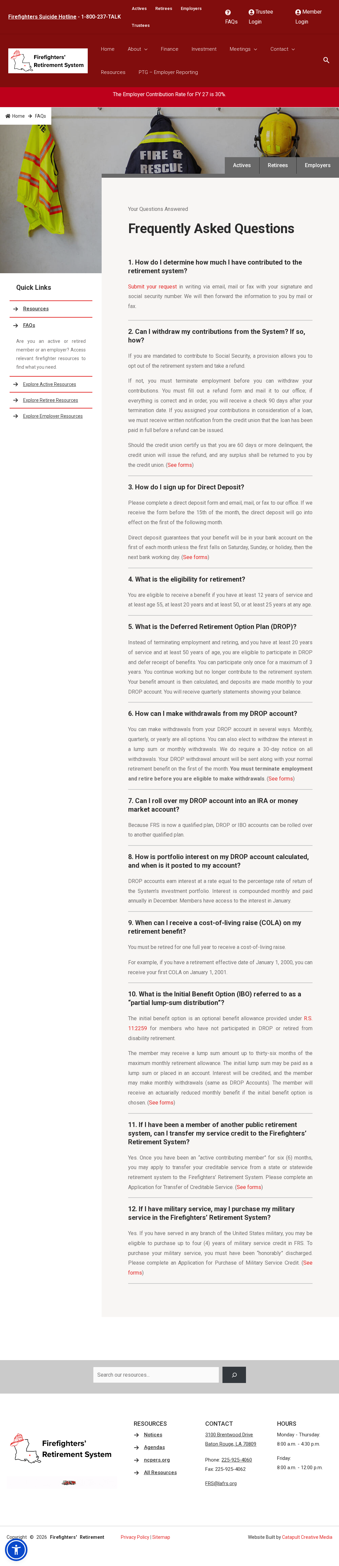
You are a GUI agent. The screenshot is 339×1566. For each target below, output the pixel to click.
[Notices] (148, 1435)
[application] (144, 49)
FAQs (231, 22)
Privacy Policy (135, 1537)
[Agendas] (149, 1447)
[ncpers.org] (152, 1460)
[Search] (234, 1375)
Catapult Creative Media (307, 1537)
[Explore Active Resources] (51, 384)
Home (18, 116)
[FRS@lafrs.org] (221, 1483)
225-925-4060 (236, 1460)
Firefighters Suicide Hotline (42, 17)
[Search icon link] (326, 61)
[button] (16, 1549)
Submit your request (153, 286)
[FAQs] (51, 326)
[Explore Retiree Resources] (51, 400)
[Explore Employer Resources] (51, 416)
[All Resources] (155, 1472)
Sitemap (161, 1537)
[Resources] (51, 309)
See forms (180, 465)
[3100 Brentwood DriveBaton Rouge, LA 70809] (230, 1439)
